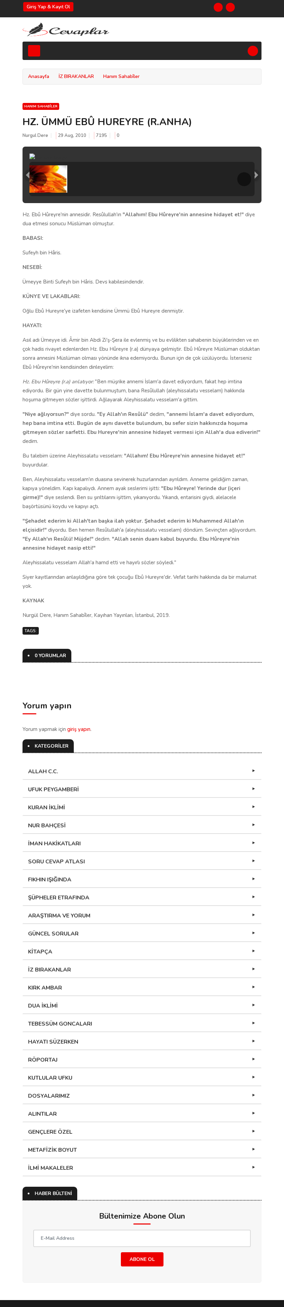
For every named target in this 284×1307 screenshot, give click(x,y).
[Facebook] (218, 7)
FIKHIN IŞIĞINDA (49, 879)
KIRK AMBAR (45, 988)
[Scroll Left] (40, 179)
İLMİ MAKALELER (50, 1168)
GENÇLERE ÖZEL (50, 1132)
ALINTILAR (42, 1114)
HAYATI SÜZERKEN (53, 1042)
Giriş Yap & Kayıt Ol (48, 6)
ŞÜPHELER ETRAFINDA (58, 897)
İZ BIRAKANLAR (76, 76)
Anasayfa (38, 76)
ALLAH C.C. (43, 771)
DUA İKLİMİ (43, 1006)
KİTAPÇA (40, 952)
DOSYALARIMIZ (49, 1096)
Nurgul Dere (35, 135)
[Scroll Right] (244, 179)
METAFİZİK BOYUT (52, 1150)
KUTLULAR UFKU (50, 1078)
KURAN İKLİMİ (46, 807)
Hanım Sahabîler (121, 76)
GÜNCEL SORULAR (53, 934)
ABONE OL (142, 1259)
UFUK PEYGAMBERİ (53, 789)
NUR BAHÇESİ (47, 825)
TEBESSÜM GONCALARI (60, 1024)
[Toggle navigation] (34, 50)
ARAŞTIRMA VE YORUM (59, 916)
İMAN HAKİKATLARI (54, 843)
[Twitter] (230, 7)
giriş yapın (78, 729)
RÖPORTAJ (42, 1060)
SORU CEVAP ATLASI (56, 861)
